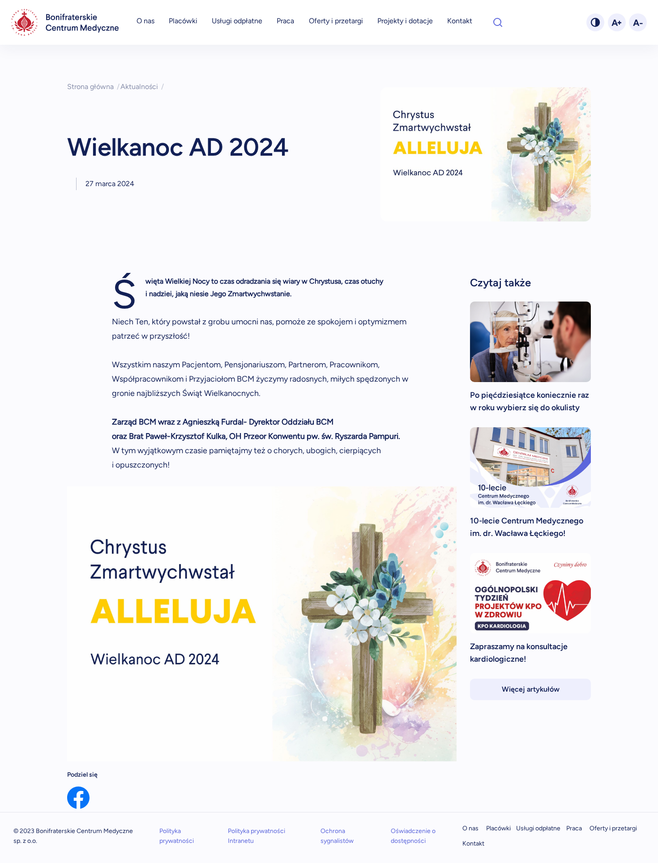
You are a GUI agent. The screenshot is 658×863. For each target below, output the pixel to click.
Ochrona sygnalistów (337, 836)
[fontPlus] (617, 22)
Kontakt (459, 21)
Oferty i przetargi (336, 21)
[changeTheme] (595, 22)
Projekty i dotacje (405, 21)
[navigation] (65, 22)
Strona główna (93, 86)
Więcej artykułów (531, 689)
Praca (285, 21)
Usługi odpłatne (237, 21)
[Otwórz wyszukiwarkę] (497, 22)
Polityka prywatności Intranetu (256, 836)
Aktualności (142, 86)
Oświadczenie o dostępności (413, 836)
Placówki (183, 21)
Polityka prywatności (176, 836)
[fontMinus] (638, 22)
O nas (145, 21)
